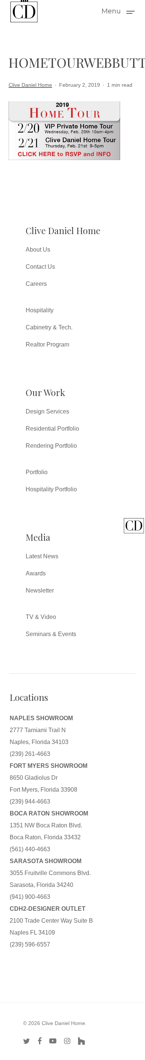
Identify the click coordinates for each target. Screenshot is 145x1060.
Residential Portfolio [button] (52, 428)
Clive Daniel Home (30, 85)
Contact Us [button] (40, 267)
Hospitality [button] (40, 310)
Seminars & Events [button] (51, 634)
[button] (118, 11)
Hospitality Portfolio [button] (51, 489)
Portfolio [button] (37, 472)
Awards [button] (36, 573)
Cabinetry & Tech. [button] (49, 327)
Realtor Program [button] (47, 344)
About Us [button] (38, 249)
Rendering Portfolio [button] (51, 446)
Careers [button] (36, 284)
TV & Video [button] (41, 617)
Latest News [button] (42, 556)
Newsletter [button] (40, 590)
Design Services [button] (47, 411)
